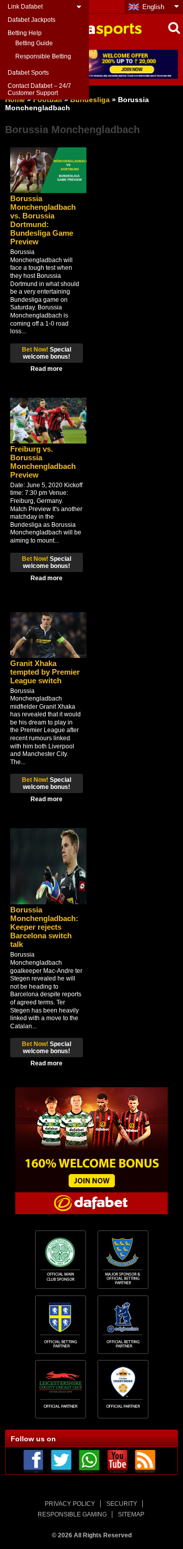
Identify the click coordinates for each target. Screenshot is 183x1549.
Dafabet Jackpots (31, 19)
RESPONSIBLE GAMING (72, 1514)
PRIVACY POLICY (70, 1503)
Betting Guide (34, 43)
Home (15, 100)
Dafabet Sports (28, 72)
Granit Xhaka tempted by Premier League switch (45, 672)
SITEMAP (131, 1514)
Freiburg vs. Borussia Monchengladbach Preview (43, 462)
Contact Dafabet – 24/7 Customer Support (39, 89)
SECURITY (121, 1503)
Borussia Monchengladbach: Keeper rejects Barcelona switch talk (44, 927)
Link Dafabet (25, 6)
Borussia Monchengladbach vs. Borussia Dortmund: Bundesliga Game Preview (43, 220)
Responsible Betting (43, 56)
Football (47, 100)
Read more (46, 368)
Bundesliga (90, 100)
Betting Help (25, 33)
